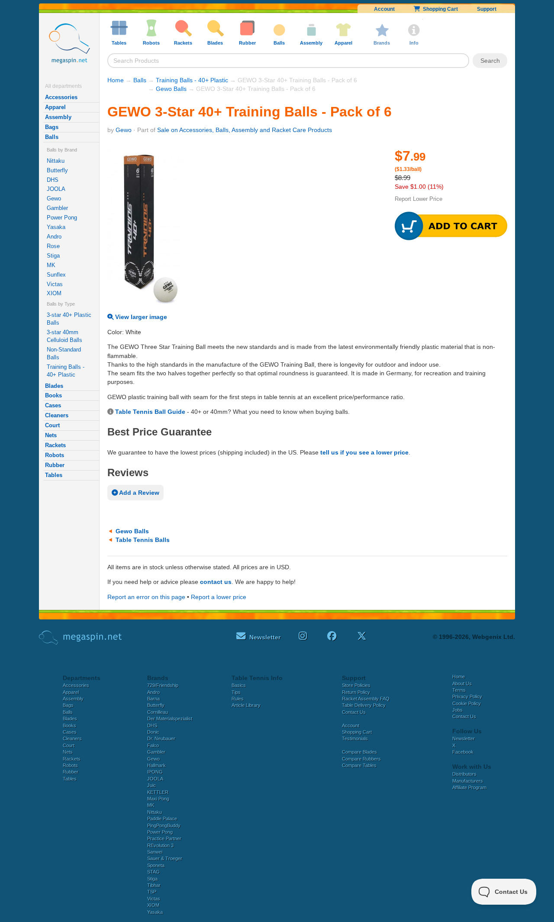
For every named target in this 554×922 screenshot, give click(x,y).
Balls (51, 137)
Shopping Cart (439, 9)
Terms (459, 690)
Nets (51, 435)
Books (53, 395)
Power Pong (62, 217)
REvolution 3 (160, 845)
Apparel (55, 107)
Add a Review (138, 492)
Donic (153, 732)
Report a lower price (218, 596)
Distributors (464, 774)
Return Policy (356, 692)
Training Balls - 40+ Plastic (65, 371)
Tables (53, 475)
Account (384, 9)
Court (52, 425)
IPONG (155, 771)
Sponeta (155, 865)
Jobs (457, 709)
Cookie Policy (466, 703)
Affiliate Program (469, 787)
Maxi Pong (158, 798)
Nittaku (55, 161)
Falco (153, 745)
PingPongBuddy (163, 825)
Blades (54, 386)
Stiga (53, 255)
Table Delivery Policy (364, 705)
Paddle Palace (162, 818)
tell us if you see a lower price (364, 452)
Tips (236, 692)
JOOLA (56, 189)
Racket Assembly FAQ (366, 698)
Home (115, 80)
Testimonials (355, 738)
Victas (55, 284)
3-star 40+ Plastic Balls (69, 319)
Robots (54, 455)
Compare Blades (359, 751)
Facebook (462, 751)
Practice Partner (164, 838)
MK (51, 265)
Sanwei (154, 851)
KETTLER (157, 792)
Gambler (57, 208)
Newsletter (463, 738)
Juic (151, 785)
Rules (238, 698)
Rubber (54, 465)
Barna (153, 698)
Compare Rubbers (361, 758)
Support (486, 9)
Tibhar (154, 885)
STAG (153, 871)
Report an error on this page (146, 596)
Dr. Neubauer (161, 738)
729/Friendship (162, 685)
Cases (53, 405)
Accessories (61, 97)
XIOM (54, 293)
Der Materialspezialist (169, 718)
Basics (239, 685)
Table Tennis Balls (143, 539)
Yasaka (56, 227)
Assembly (58, 117)
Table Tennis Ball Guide (150, 411)
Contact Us (354, 712)
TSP (151, 891)
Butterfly (57, 170)
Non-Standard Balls (64, 353)
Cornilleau (157, 712)
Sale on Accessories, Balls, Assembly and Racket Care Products (244, 129)
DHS (52, 180)
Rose (53, 246)
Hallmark (156, 765)
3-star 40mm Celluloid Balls (64, 336)
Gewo (54, 198)
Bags (51, 127)
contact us (216, 581)
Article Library (246, 705)
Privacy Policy (467, 696)
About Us (462, 683)
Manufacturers (467, 780)
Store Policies (356, 685)
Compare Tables (359, 765)
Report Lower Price (418, 199)
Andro (54, 236)
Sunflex (56, 274)
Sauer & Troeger (164, 858)
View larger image (140, 316)
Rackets (55, 445)
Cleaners (56, 415)
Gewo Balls (171, 88)
